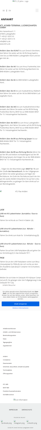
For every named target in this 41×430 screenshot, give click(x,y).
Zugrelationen (7, 346)
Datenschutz (27, 410)
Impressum (13, 410)
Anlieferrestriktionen (9, 328)
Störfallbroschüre (8, 395)
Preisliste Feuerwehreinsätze (12, 391)
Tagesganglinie (7, 342)
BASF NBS (6, 388)
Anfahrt (5, 356)
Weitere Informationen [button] (20, 308)
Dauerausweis (7, 363)
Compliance (6, 360)
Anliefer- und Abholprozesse (11, 332)
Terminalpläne (7, 370)
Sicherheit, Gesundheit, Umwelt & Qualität (16, 367)
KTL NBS (5, 384)
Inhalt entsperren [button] (20, 304)
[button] (37, 10)
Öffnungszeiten (8, 373)
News (4, 339)
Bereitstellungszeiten (9, 335)
